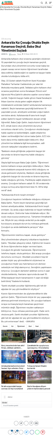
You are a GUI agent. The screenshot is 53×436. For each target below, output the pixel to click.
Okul (30, 326)
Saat (37, 326)
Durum (5, 326)
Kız (12, 326)
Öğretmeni (21, 326)
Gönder (4, 403)
